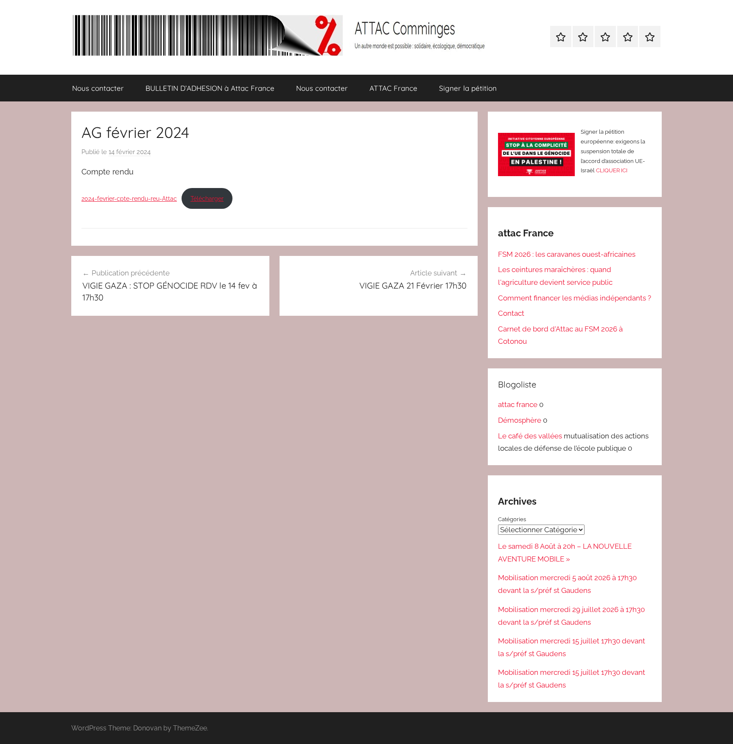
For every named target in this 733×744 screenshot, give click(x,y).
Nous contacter (98, 88)
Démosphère (519, 420)
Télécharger (207, 198)
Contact (511, 313)
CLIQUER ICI (611, 170)
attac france (517, 404)
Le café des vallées (530, 436)
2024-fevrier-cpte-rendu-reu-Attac (129, 198)
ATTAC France (393, 88)
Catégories (512, 519)
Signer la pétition (468, 88)
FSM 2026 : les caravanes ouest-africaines (566, 254)
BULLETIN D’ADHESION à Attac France (209, 88)
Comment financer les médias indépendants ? (574, 298)
